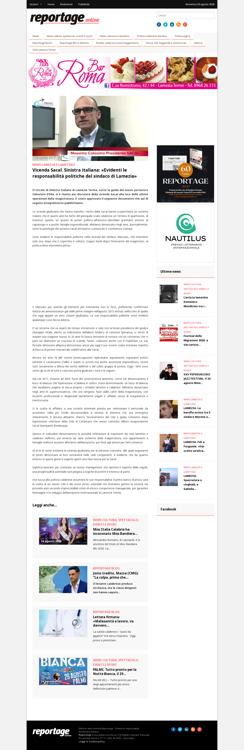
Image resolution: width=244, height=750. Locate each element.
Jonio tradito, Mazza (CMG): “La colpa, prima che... (116, 575)
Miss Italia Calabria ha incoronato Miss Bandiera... (115, 531)
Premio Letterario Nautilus (152, 36)
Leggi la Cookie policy (92, 741)
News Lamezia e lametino (114, 36)
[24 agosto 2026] (63, 531)
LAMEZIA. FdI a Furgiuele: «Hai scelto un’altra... (195, 446)
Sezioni (34, 4)
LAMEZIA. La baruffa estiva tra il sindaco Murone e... (197, 412)
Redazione (66, 4)
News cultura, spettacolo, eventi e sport (69, 36)
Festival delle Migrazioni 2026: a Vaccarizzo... (196, 340)
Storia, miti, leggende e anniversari (166, 43)
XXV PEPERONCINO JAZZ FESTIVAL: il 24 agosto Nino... (197, 379)
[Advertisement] (90, 278)
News (36, 36)
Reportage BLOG (42, 43)
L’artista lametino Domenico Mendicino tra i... (196, 302)
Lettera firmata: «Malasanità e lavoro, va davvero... (113, 621)
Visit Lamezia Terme (44, 49)
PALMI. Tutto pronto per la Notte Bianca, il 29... (114, 671)
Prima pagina (182, 36)
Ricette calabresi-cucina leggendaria (117, 43)
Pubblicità (83, 4)
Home (51, 4)
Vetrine (198, 43)
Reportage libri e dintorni (74, 43)
